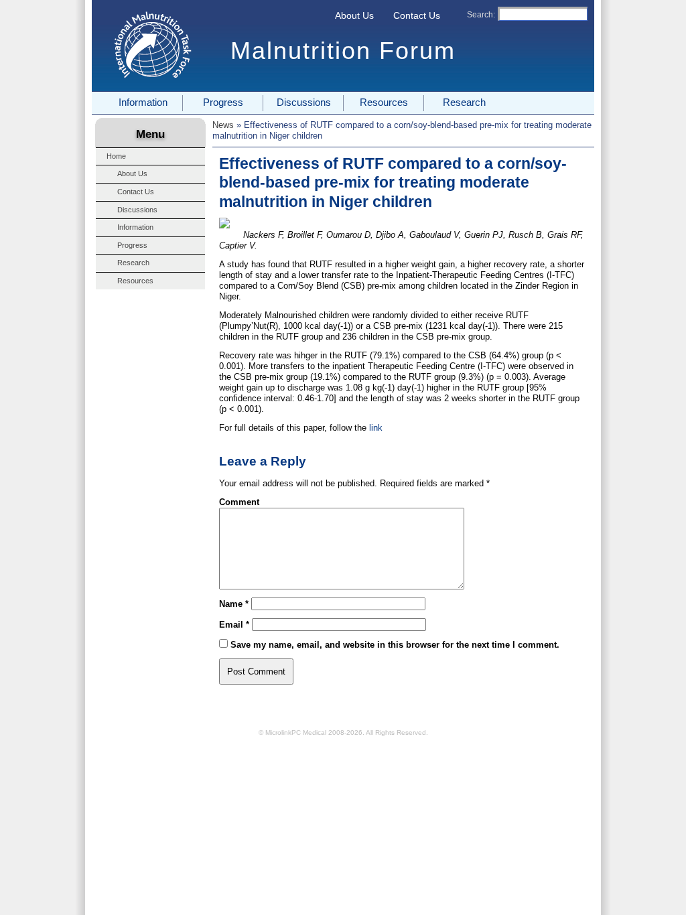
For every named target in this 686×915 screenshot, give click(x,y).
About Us (354, 15)
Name (234, 604)
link (376, 428)
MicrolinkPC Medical (295, 732)
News (223, 125)
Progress (223, 102)
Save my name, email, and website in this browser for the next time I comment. (394, 645)
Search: (481, 14)
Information (143, 102)
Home (116, 156)
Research (464, 102)
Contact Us (416, 15)
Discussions (304, 102)
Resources (384, 102)
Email (234, 625)
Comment (239, 502)
